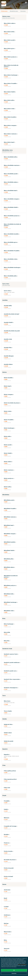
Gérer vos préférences (22, 964)
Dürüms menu (4, 11)
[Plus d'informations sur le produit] (15, 23)
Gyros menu (23, 11)
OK (14, 970)
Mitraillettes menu (14, 11)
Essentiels (14, 973)
